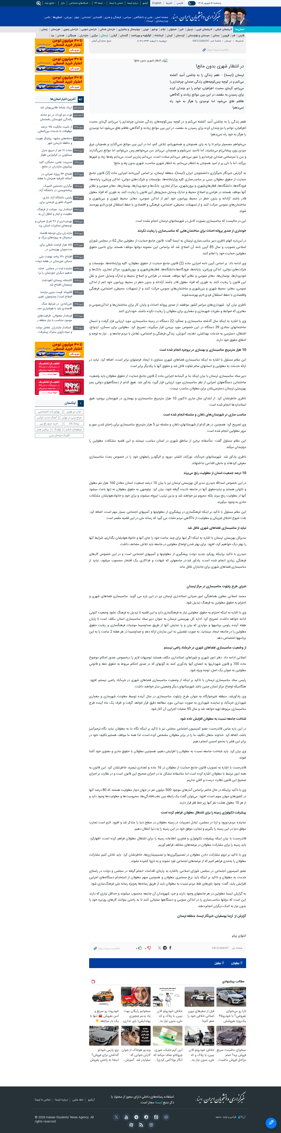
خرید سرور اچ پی (49, 423)
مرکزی (94, 36)
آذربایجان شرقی (223, 29)
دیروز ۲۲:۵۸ (78, 209)
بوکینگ (57, 429)
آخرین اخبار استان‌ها (63, 99)
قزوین (226, 36)
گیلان (114, 36)
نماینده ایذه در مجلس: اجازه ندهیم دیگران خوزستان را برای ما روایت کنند (54, 271)
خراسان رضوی (70, 29)
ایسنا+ (149, 21)
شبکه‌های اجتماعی (78, 3)
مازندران (83, 36)
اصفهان (173, 29)
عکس (47, 17)
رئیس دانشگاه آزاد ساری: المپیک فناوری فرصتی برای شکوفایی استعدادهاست (56, 200)
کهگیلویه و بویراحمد (141, 36)
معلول (217, 963)
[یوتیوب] (125, 1117)
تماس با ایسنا (116, 3)
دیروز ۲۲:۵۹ (79, 198)
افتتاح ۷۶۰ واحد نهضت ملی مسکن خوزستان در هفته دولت (53, 259)
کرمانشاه (159, 36)
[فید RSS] (140, 1125)
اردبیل (190, 29)
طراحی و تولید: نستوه (226, 1117)
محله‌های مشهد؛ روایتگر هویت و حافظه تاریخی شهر (54, 140)
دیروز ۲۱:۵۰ (79, 328)
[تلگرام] (135, 1117)
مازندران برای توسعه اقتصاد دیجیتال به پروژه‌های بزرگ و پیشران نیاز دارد (55, 236)
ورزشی (68, 17)
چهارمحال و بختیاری (129, 29)
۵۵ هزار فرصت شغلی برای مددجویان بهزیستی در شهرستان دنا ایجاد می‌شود (56, 248)
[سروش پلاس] (145, 1117)
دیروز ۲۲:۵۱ (79, 233)
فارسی (180, 3)
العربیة (169, 3)
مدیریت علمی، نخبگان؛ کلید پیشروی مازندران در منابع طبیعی (55, 165)
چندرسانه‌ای (162, 21)
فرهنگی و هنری (112, 17)
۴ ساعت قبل (78, 108)
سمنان (216, 36)
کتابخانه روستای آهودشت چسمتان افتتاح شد (57, 282)
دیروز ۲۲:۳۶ (79, 280)
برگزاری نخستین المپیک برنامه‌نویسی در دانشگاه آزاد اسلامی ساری (55, 189)
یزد (52, 36)
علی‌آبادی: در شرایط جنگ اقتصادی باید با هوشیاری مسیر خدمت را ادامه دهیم (54, 307)
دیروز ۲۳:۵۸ (78, 127)
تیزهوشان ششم (74, 429)
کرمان (170, 36)
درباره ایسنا (132, 3)
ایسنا (196, 14)
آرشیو (145, 3)
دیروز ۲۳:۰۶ (79, 186)
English (156, 3)
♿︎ (271, 1123)
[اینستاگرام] (150, 1125)
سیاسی (127, 17)
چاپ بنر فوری (74, 412)
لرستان (104, 36)
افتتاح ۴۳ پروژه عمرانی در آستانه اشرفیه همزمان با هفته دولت (55, 177)
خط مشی (77, 1100)
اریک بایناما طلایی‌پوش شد (56, 107)
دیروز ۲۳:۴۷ (78, 150)
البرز (182, 29)
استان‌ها (57, 17)
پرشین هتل (43, 429)
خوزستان (55, 29)
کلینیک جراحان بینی (59, 435)
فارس (241, 36)
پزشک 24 (74, 423)
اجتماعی (86, 17)
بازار (63, 3)
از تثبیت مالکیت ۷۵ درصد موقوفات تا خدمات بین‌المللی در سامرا (55, 130)
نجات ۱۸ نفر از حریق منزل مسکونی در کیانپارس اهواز (56, 152)
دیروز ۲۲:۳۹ (79, 268)
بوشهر (155, 29)
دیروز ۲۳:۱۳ (79, 174)
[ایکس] (115, 1117)
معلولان (235, 963)
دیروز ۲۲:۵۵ (78, 221)
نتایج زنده (49, 3)
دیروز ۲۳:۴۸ (78, 138)
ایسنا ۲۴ (99, 3)
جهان (76, 17)
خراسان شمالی (107, 29)
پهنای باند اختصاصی (49, 412)
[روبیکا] (165, 1117)
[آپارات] (130, 1125)
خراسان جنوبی (89, 29)
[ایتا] (155, 1117)
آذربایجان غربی (204, 29)
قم (233, 36)
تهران (146, 29)
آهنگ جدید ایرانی (47, 418)
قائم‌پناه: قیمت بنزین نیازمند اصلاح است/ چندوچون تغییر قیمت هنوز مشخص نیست (55, 295)
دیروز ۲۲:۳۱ (79, 292)
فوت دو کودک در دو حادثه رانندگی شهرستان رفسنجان (56, 117)
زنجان (44, 29)
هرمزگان (72, 36)
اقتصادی (97, 17)
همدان (61, 36)
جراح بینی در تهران (72, 418)
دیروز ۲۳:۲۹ (79, 162)
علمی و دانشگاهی (143, 17)
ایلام (163, 29)
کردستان (180, 36)
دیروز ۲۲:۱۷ (79, 316)
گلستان (124, 36)
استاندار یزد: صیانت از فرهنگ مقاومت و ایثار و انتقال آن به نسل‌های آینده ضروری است (54, 212)
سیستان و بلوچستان (199, 36)
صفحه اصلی (161, 17)
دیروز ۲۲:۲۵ (79, 304)
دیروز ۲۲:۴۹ (79, 245)
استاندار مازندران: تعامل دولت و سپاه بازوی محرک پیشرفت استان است (54, 330)
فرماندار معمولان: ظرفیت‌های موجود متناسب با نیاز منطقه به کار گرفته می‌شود (54, 318)
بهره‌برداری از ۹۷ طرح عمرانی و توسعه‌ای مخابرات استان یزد (53, 223)
